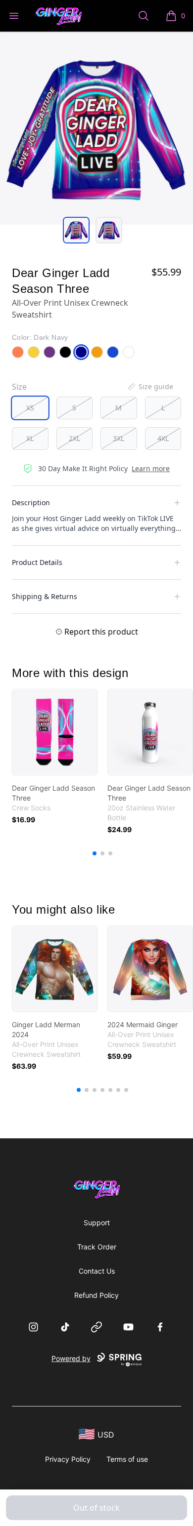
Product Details (37, 562)
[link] (54, 732)
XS (30, 407)
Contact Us (97, 1271)
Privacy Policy (68, 1459)
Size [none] (19, 386)
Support (97, 1222)
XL (30, 438)
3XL (118, 438)
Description (31, 502)
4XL (163, 438)
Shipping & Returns (44, 596)
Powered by (71, 1358)
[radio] (30, 408)
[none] (150, 387)
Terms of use (127, 1459)
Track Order (96, 1247)
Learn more (151, 468)
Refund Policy (96, 1295)
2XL (74, 438)
